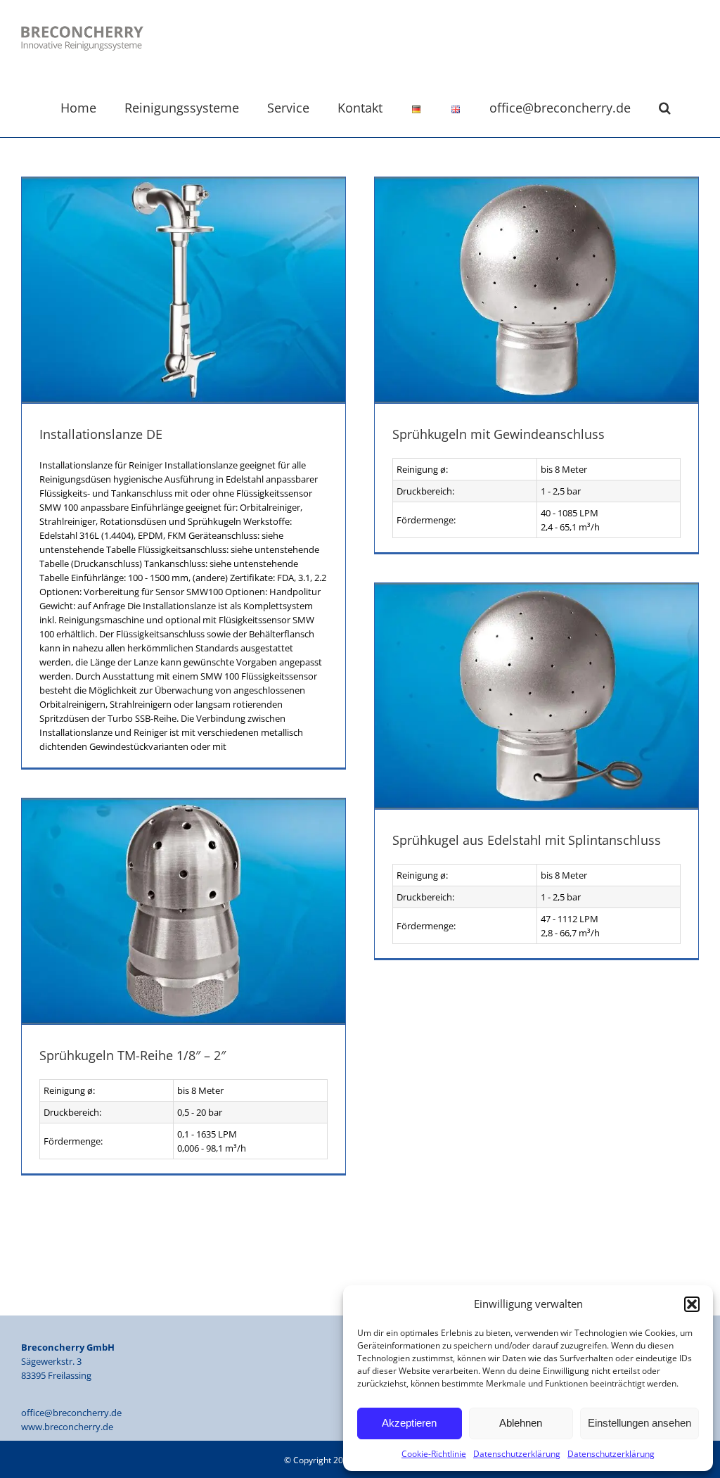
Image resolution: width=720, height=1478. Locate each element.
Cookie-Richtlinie (433, 1454)
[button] (692, 1304)
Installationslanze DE (100, 434)
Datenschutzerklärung (516, 1454)
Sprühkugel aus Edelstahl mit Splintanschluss (526, 840)
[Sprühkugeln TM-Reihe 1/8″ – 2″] (183, 911)
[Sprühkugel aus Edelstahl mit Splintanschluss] (536, 696)
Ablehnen (520, 1423)
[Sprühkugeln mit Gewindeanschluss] (536, 290)
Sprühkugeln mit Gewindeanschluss (498, 434)
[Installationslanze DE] (183, 290)
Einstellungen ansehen (639, 1423)
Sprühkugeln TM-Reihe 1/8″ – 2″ (132, 1055)
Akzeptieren (409, 1423)
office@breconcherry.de (71, 1412)
